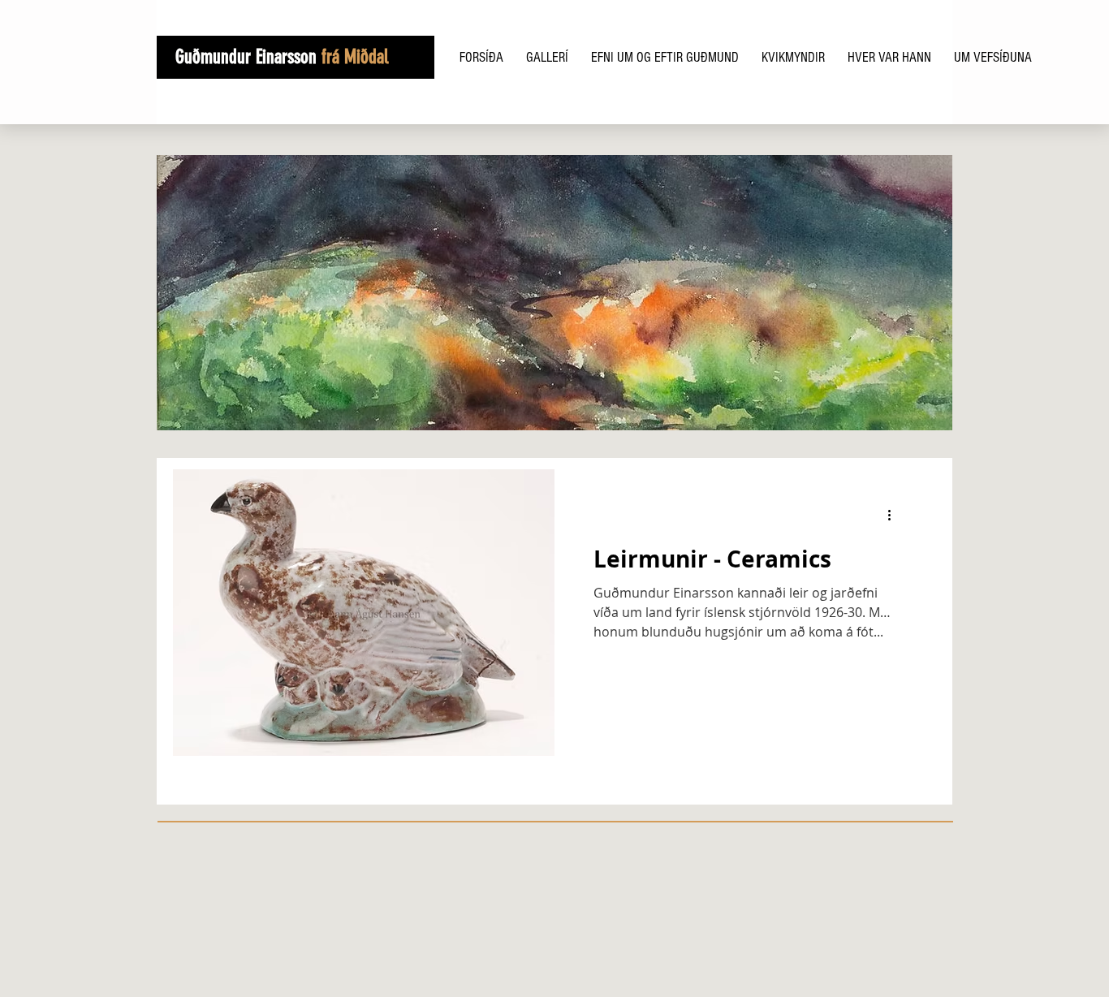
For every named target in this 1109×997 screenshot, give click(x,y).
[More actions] (894, 515)
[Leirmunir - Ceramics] (363, 612)
